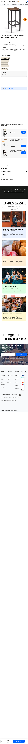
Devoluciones (3, 382)
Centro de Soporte (3, 386)
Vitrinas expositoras (17, 380)
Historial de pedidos (10, 377)
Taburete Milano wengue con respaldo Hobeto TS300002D (17, 151)
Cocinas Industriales (17, 386)
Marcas (2, 388)
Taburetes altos (5, 66)
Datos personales (10, 375)
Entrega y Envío (3, 376)
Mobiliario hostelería (17, 389)
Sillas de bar (4, 68)
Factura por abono (10, 380)
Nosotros (3, 384)
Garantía (2, 381)
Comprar (20, 741)
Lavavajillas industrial (17, 383)
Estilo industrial (5, 60)
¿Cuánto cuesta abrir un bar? (9, 286)
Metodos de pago (3, 379)
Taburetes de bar (5, 58)
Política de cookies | (18, 408)
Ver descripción (7, 55)
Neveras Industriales (17, 377)
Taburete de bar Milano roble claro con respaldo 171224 (17, 130)
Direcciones (10, 382)
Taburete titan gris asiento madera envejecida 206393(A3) (16, 140)
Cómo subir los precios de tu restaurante (12, 313)
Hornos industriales (17, 375)
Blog (16, 410)
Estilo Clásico (4, 63)
